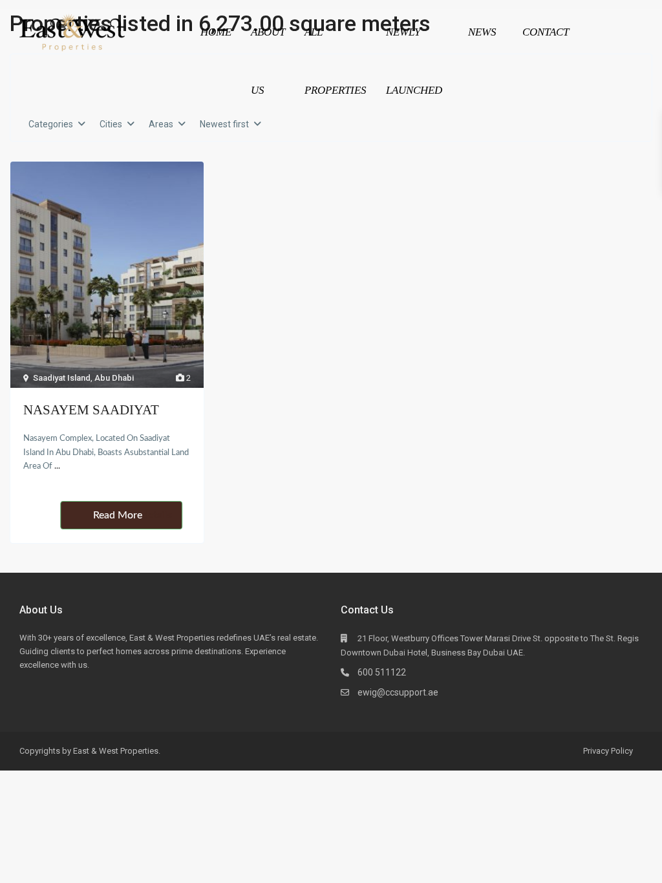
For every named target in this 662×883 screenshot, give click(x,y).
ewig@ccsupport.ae (398, 692)
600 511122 (382, 672)
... (57, 466)
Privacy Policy (608, 751)
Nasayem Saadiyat (91, 410)
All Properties (335, 61)
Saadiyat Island (62, 378)
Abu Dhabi (114, 378)
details (157, 515)
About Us (268, 61)
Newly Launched (414, 61)
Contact (545, 32)
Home (215, 32)
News (482, 32)
